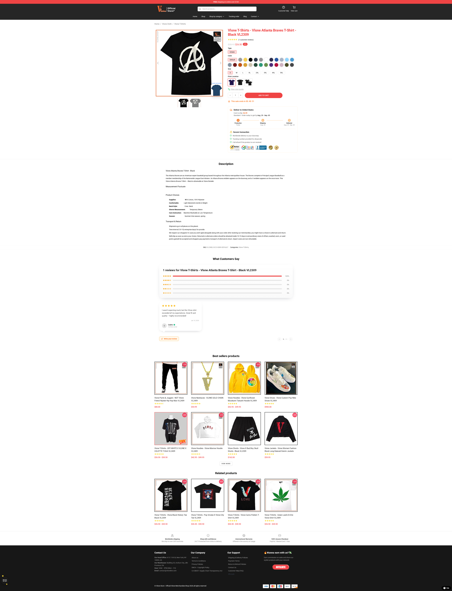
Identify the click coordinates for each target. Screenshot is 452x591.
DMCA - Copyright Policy (200, 567)
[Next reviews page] (291, 339)
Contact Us (232, 567)
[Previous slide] (158, 63)
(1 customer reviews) (246, 40)
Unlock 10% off (5, 580)
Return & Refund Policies (237, 564)
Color (230, 56)
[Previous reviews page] (279, 339)
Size (229, 69)
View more (226, 463)
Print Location (233, 76)
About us (195, 558)
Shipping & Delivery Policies (238, 558)
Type (230, 48)
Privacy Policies (197, 564)
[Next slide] (220, 63)
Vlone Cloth (167, 24)
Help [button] (447, 588)
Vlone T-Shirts (180, 24)
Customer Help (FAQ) (236, 571)
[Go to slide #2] (195, 103)
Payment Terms (234, 561)
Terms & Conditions (199, 561)
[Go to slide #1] (183, 103)
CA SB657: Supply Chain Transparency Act (207, 571)
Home (156, 24)
